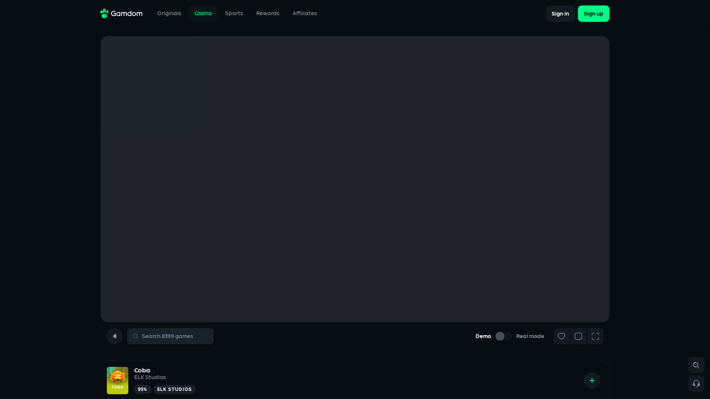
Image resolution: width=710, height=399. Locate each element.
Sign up (594, 13)
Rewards (267, 13)
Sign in (560, 13)
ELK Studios (150, 377)
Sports (234, 13)
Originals (169, 13)
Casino (203, 13)
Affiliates (305, 13)
